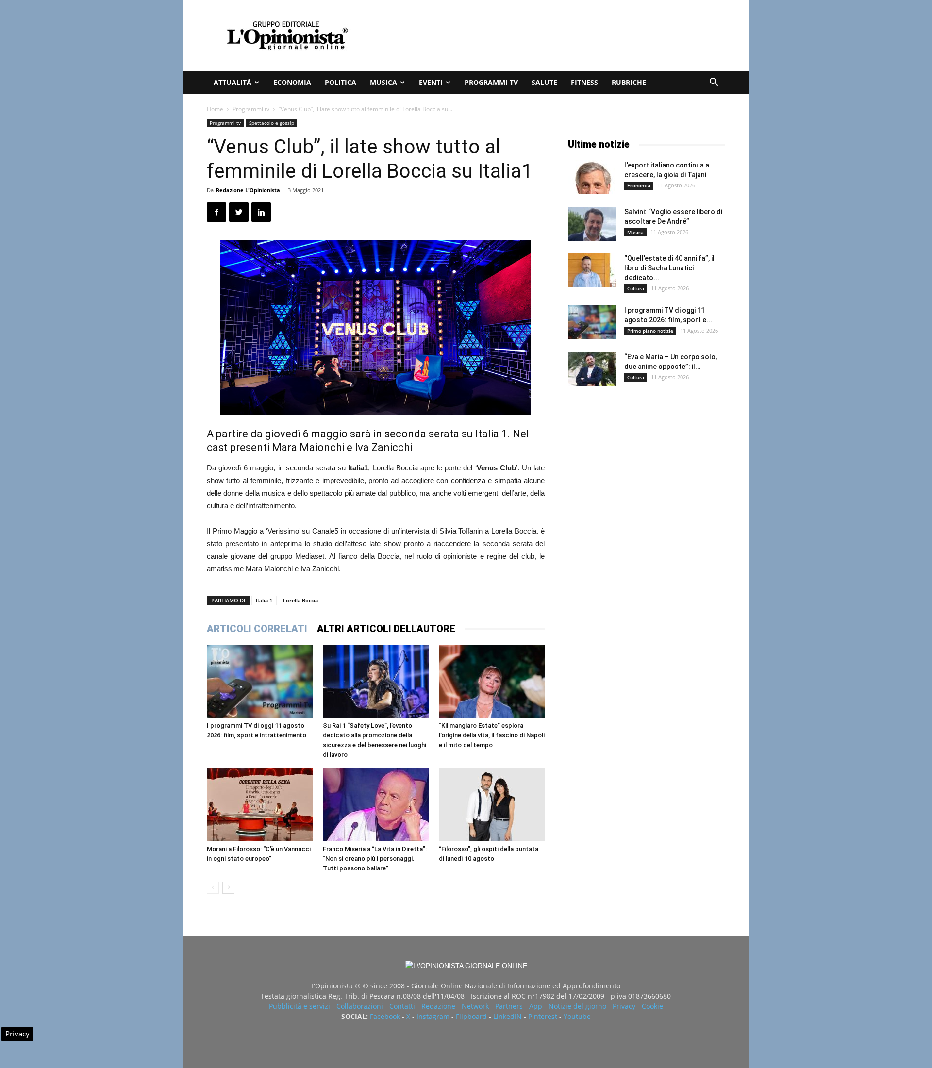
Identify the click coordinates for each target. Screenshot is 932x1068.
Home (215, 109)
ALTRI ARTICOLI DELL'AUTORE (386, 628)
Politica (340, 82)
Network (475, 1006)
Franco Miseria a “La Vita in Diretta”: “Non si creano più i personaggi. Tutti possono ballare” (375, 858)
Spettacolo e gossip (271, 122)
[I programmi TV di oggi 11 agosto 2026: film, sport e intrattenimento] (260, 681)
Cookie (652, 1006)
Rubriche (629, 82)
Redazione (438, 1006)
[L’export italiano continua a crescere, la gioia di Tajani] (592, 177)
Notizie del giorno (577, 1006)
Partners (509, 1006)
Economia (292, 82)
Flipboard (471, 1016)
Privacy (624, 1006)
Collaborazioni (359, 1006)
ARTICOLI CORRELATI (257, 628)
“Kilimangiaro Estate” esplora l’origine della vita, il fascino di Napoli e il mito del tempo (492, 735)
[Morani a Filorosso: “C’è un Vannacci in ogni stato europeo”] (260, 804)
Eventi (431, 82)
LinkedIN (507, 1016)
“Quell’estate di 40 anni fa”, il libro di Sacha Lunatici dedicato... (669, 268)
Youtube (577, 1016)
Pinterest (542, 1016)
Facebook (385, 1016)
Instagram (432, 1016)
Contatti (402, 1006)
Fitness (584, 82)
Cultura (635, 288)
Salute (544, 82)
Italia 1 (264, 600)
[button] (713, 83)
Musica (383, 82)
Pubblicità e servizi (299, 1006)
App (535, 1006)
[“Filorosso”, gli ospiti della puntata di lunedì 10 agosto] (492, 804)
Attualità (232, 82)
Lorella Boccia (300, 600)
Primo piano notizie (650, 330)
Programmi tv (491, 82)
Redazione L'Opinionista (248, 190)
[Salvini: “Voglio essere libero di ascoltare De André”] (592, 224)
